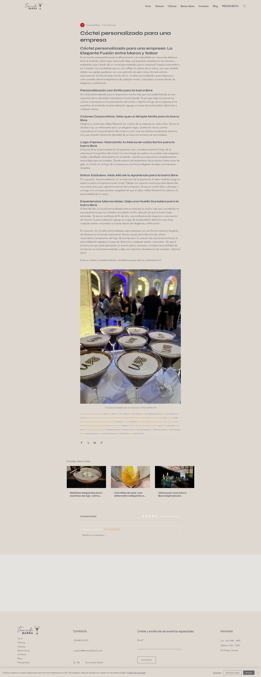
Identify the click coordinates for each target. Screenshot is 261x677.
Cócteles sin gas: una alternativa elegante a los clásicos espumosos (130, 494)
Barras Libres (24, 650)
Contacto (22, 654)
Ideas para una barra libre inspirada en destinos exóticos (172, 494)
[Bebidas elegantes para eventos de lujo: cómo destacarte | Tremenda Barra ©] (86, 477)
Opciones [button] (217, 672)
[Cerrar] (257, 672)
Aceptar (249, 672)
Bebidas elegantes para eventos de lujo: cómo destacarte (86, 494)
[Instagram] (244, 6)
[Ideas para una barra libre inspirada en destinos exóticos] (174, 477)
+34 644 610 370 (80, 640)
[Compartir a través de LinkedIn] (95, 442)
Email (140, 640)
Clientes (21, 646)
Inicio (20, 638)
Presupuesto (24, 662)
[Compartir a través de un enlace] (101, 442)
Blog (20, 658)
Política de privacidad (136, 672)
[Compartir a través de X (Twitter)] (88, 442)
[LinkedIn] (78, 662)
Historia (21, 642)
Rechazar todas (232, 672)
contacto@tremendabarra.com (88, 650)
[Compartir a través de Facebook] (81, 442)
